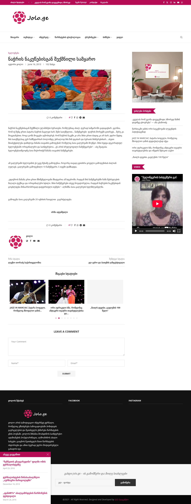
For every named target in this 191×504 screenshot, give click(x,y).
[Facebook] (163, 2)
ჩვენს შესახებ (81, 2)
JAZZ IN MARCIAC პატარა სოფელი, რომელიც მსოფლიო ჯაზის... (28, 309)
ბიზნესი (106, 37)
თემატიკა (28, 37)
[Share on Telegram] (80, 117)
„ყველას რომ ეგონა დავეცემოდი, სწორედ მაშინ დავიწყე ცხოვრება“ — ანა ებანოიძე (156, 121)
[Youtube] (178, 2)
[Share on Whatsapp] (77, 117)
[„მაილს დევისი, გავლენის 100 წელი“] (105, 292)
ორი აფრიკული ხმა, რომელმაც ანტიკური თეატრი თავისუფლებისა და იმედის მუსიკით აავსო (157, 149)
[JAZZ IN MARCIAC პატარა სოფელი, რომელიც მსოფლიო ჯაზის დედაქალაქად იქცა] (28, 292)
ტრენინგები (90, 37)
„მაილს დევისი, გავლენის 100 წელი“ (105, 309)
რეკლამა (104, 2)
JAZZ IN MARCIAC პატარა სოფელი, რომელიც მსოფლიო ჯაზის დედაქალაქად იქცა (154, 140)
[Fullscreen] (178, 231)
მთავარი (14, 37)
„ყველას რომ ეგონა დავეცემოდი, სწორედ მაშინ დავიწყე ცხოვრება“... (63, 2)
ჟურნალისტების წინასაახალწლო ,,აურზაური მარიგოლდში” (21, 479)
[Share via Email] (84, 117)
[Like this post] (72, 117)
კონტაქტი (93, 2)
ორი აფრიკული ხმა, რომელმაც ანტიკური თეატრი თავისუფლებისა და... (66, 310)
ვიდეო (120, 37)
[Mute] (174, 231)
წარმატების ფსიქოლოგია (67, 37)
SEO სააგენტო (121, 499)
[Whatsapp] (182, 2)
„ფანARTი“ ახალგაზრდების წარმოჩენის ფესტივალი (25, 494)
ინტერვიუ (43, 37)
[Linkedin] (174, 2)
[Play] (135, 231)
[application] (157, 204)
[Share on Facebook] (74, 117)
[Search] (181, 37)
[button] (29, 2)
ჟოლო (20, 64)
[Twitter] (167, 2)
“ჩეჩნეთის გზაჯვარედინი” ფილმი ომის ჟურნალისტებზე (24, 463)
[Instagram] (171, 2)
